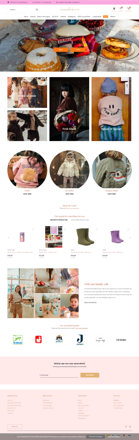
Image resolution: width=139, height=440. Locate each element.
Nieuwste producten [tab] (58, 220)
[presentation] (8, 237)
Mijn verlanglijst (47, 405)
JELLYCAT (55, 16)
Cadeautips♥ (96, 16)
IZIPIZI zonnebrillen (84, 16)
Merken (112, 16)
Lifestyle (63, 16)
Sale (105, 16)
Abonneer (90, 375)
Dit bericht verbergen (95, 436)
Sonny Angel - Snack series (48, 252)
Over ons (9, 400)
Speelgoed (72, 16)
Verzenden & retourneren (14, 405)
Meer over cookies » (114, 436)
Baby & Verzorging (43, 16)
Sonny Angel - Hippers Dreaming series (20, 252)
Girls (61, 49)
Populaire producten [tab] (80, 220)
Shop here (27, 194)
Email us (15, 426)
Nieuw (26, 16)
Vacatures (10, 413)
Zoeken (37, 9)
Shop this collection (72, 208)
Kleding (32, 16)
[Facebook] (126, 427)
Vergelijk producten (48, 408)
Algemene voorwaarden (14, 403)
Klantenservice (11, 408)
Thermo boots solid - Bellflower (112, 252)
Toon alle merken (81, 328)
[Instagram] (130, 427)
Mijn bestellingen (47, 403)
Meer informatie (90, 303)
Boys (78, 49)
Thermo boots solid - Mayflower (81, 252)
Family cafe (10, 410)
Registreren (46, 400)
